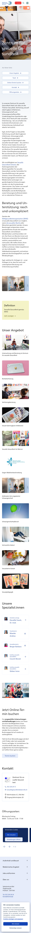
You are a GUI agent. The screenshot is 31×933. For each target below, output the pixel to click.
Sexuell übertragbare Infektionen (12, 426)
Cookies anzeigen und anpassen (13, 919)
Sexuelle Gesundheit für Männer (12, 449)
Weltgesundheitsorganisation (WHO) (15, 218)
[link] (18, 3)
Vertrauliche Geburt (8, 545)
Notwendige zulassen (15, 928)
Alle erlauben (11, 835)
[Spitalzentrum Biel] (7, 3)
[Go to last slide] (4, 846)
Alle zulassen (15, 924)
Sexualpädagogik (7, 592)
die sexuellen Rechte (13, 223)
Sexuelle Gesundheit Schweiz (12, 163)
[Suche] (23, 3)
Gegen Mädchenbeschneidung (12, 472)
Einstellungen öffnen (13, 839)
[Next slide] (9, 846)
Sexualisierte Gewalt (8, 568)
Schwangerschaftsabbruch (10, 521)
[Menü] (27, 3)
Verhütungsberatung (9, 402)
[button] (10, 316)
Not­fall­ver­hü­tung (7, 379)
